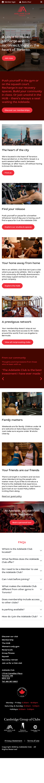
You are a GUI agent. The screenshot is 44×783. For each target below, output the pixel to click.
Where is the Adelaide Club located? (17, 550)
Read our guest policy (12, 496)
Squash (5, 656)
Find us (8, 173)
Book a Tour (26, 2)
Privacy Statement (13, 741)
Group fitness (8, 653)
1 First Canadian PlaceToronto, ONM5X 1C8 (12, 675)
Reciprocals (7, 650)
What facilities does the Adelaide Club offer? (20, 561)
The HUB (6, 643)
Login (2, 781)
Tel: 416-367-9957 (10, 681)
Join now (9, 58)
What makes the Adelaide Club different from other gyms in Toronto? (19, 589)
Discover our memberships (17, 110)
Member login (10, 2)
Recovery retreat (10, 660)
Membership (7, 640)
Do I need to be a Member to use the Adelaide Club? (20, 571)
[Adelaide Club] (22, 11)
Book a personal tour (22, 522)
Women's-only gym (10, 646)
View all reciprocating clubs (17, 342)
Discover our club (10, 636)
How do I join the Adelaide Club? (20, 616)
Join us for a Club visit (12, 663)
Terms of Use (33, 741)
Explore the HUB (12, 286)
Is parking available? (13, 609)
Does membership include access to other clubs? (20, 601)
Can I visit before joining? (16, 579)
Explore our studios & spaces (18, 227)
